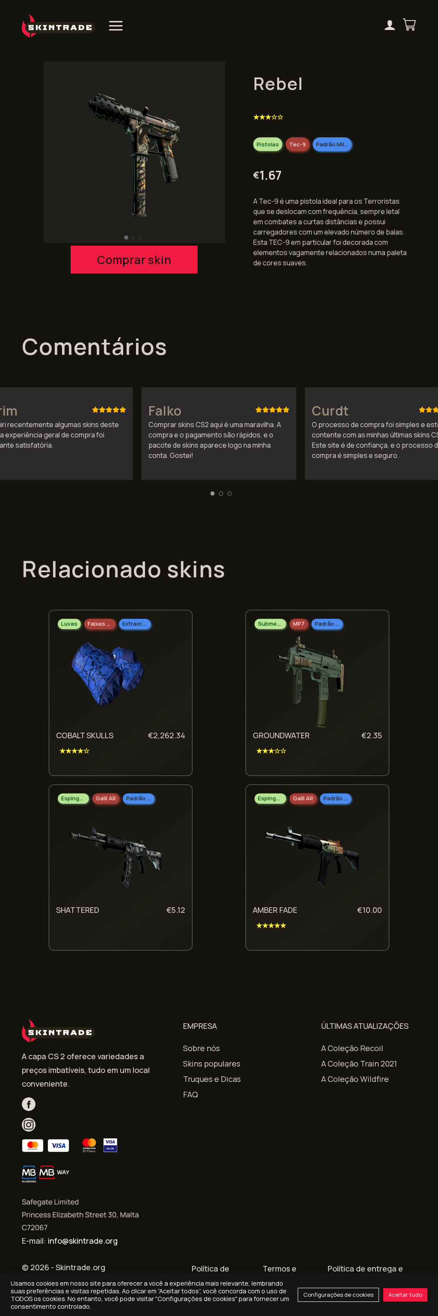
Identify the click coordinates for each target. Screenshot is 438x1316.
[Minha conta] (390, 26)
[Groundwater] (311, 682)
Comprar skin (134, 259)
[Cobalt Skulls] (114, 682)
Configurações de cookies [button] (338, 1294)
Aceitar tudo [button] (405, 1294)
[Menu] (116, 26)
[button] (126, 237)
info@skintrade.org (83, 1241)
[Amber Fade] (311, 856)
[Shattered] (114, 856)
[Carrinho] (409, 25)
